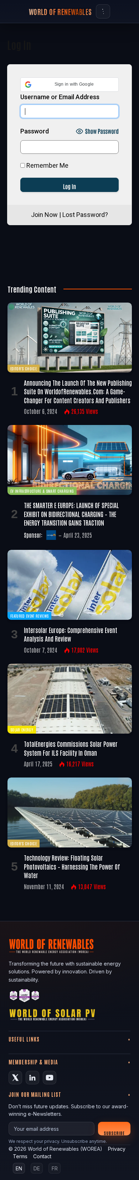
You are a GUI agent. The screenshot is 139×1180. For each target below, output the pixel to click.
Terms (20, 1156)
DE (37, 1168)
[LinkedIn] (32, 1077)
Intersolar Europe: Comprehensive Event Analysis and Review (70, 634)
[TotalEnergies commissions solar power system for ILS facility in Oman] (69, 699)
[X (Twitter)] (15, 1077)
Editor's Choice (23, 368)
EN (19, 1168)
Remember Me (46, 165)
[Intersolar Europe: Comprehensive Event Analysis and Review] (69, 585)
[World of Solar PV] (52, 1016)
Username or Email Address (59, 97)
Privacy (116, 1149)
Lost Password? (85, 214)
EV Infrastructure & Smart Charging (42, 490)
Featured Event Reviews (29, 615)
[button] (69, 84)
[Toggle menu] (103, 11)
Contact (42, 1156)
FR (55, 1168)
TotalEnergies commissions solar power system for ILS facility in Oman (71, 747)
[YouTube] (49, 1077)
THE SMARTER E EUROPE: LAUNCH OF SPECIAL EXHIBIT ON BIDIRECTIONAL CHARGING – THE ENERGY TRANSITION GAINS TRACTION (71, 514)
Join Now (44, 214)
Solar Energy (21, 729)
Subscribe (114, 1132)
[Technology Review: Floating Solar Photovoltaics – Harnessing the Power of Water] (69, 812)
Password (34, 131)
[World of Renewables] (25, 997)
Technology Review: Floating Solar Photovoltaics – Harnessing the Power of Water (72, 866)
